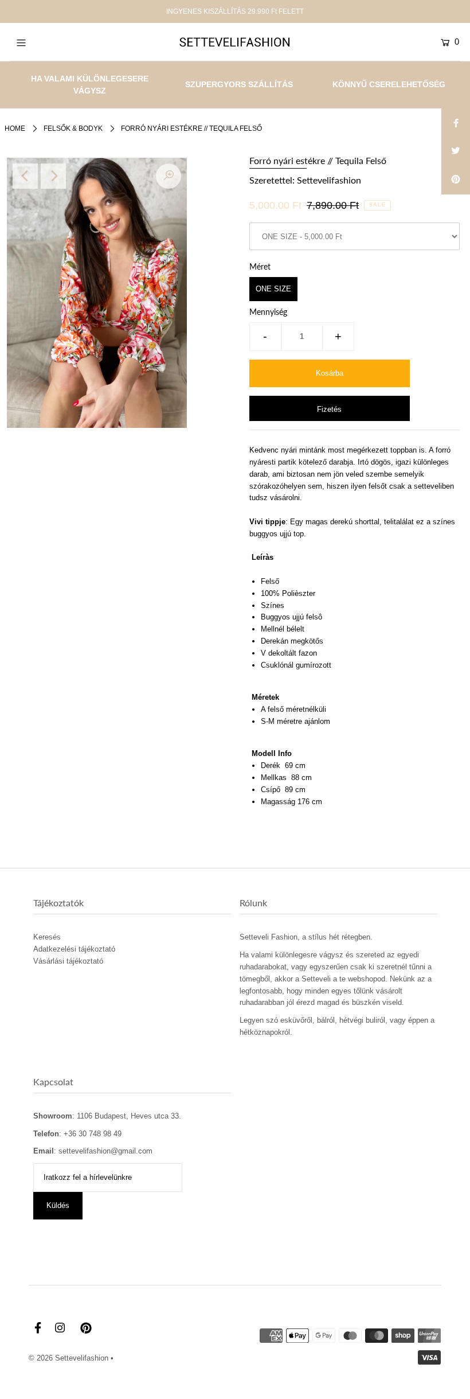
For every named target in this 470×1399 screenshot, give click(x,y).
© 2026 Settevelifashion (68, 1358)
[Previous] (25, 176)
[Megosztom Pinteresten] (455, 180)
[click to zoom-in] (168, 176)
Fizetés (329, 409)
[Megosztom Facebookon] (455, 122)
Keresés (47, 937)
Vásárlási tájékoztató (68, 961)
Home (15, 128)
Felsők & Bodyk (73, 128)
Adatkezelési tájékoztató (74, 949)
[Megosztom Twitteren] (455, 151)
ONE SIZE (273, 289)
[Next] (53, 176)
